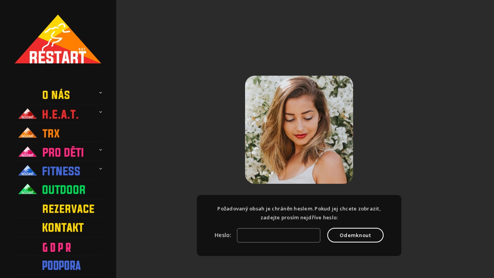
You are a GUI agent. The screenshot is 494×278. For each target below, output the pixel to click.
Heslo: (224, 235)
